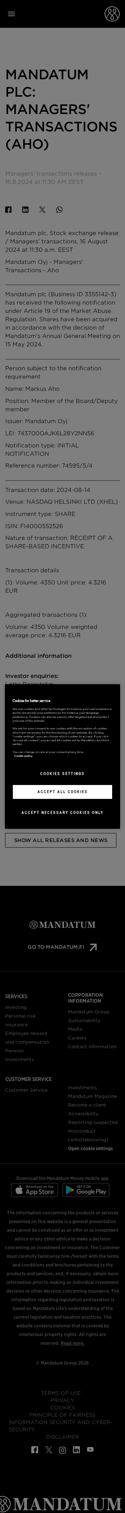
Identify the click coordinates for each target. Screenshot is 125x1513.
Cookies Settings (62, 773)
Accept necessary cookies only (62, 812)
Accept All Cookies (63, 791)
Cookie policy (23, 756)
